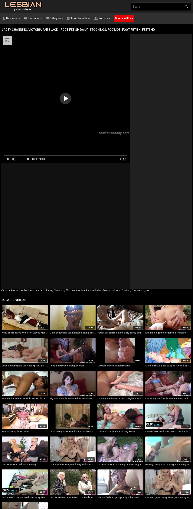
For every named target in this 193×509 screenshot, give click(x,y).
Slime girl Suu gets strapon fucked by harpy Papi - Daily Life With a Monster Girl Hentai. (168, 365)
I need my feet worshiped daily (67, 365)
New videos (11, 18)
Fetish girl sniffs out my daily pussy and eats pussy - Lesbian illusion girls (120, 332)
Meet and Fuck (124, 18)
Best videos (33, 18)
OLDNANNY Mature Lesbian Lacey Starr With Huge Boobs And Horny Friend (25, 497)
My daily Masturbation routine (113, 365)
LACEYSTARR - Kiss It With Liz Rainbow (71, 497)
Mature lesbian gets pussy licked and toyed (120, 497)
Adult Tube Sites (78, 18)
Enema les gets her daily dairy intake (165, 332)
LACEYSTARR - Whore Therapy (19, 464)
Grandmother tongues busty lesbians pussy (73, 464)
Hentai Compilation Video (16, 431)
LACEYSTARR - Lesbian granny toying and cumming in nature (120, 464)
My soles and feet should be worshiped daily (73, 398)
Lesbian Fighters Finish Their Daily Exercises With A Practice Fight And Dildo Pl (73, 431)
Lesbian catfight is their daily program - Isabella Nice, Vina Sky (25, 365)
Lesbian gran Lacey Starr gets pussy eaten (168, 497)
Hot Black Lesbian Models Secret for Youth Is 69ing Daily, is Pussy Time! (25, 398)
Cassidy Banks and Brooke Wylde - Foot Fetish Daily (120, 398)
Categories (54, 18)
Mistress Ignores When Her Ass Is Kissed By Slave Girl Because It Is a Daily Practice (25, 332)
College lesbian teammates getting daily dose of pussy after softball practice (73, 332)
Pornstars (102, 18)
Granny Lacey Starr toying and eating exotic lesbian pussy (168, 464)
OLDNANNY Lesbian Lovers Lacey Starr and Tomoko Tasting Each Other (168, 431)
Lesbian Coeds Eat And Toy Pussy (116, 431)
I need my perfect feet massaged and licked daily (168, 398)
